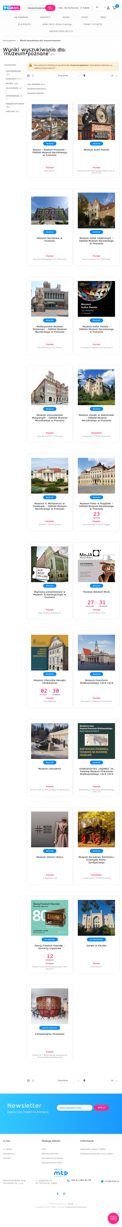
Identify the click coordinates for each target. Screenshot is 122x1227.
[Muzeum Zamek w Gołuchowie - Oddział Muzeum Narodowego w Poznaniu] (96, 404)
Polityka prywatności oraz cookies (96, 1153)
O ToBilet (85, 7)
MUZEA (13, 83)
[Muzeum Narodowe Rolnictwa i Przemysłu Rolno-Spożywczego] (96, 846)
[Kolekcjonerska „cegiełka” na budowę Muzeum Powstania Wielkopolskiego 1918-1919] (96, 758)
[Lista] (33, 75)
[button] (108, 7)
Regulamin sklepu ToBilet (93, 1149)
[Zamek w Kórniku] (96, 934)
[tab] (61, 1180)
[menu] (61, 24)
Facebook (57, 1194)
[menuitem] (21, 17)
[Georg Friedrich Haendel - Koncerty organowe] (49, 934)
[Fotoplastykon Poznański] (49, 1023)
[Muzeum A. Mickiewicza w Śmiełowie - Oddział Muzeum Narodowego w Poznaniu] (49, 492)
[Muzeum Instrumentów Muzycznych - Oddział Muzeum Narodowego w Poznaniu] (49, 404)
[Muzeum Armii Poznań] (96, 139)
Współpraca (9, 1153)
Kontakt (7, 1158)
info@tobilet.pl (112, 1181)
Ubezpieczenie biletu (52, 1162)
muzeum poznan (35, 93)
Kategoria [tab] (10, 65)
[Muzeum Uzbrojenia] (49, 758)
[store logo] (14, 8)
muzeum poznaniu (36, 88)
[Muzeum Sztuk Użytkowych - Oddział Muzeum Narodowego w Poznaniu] (96, 227)
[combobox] (40, 8)
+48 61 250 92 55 (81, 1180)
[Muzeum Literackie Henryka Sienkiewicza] (49, 669)
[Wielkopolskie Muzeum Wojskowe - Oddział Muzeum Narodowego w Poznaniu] (49, 315)
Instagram (64, 1194)
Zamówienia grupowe (52, 1158)
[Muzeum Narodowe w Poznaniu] (49, 227)
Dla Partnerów (71, 7)
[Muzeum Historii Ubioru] (49, 846)
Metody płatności (50, 1153)
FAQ (61, 7)
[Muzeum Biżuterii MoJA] (96, 581)
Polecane (13, 111)
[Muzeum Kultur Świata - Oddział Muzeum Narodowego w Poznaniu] (96, 315)
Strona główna (9, 40)
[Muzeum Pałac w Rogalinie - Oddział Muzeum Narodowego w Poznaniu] (96, 492)
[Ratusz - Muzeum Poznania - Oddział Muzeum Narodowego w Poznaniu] (49, 139)
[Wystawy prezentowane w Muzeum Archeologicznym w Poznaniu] (49, 581)
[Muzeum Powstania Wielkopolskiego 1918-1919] (96, 669)
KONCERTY (14, 78)
